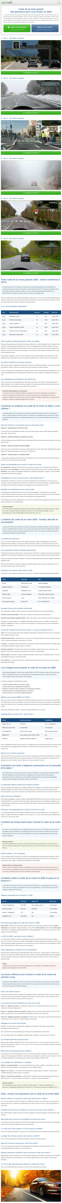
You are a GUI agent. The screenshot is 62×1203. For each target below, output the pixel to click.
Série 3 (4, 323)
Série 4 (4, 327)
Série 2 (4, 319)
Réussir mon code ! (45, 28)
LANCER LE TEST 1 (31, 73)
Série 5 (4, 331)
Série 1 (4, 316)
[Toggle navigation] (59, 2)
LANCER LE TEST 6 (31, 273)
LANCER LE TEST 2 (31, 113)
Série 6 (4, 334)
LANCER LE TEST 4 (31, 193)
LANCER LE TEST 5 (31, 233)
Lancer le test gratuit (18, 28)
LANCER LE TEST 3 (31, 153)
